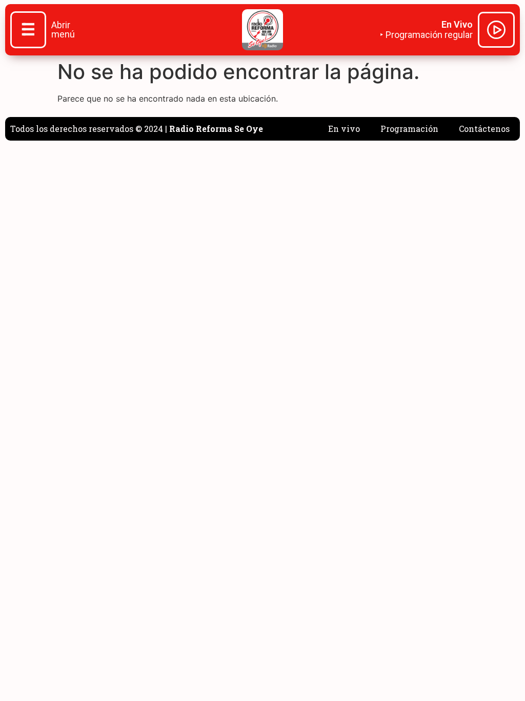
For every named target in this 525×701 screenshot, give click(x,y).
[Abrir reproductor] (496, 31)
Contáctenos (484, 128)
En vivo (344, 128)
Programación (409, 128)
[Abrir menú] (28, 31)
